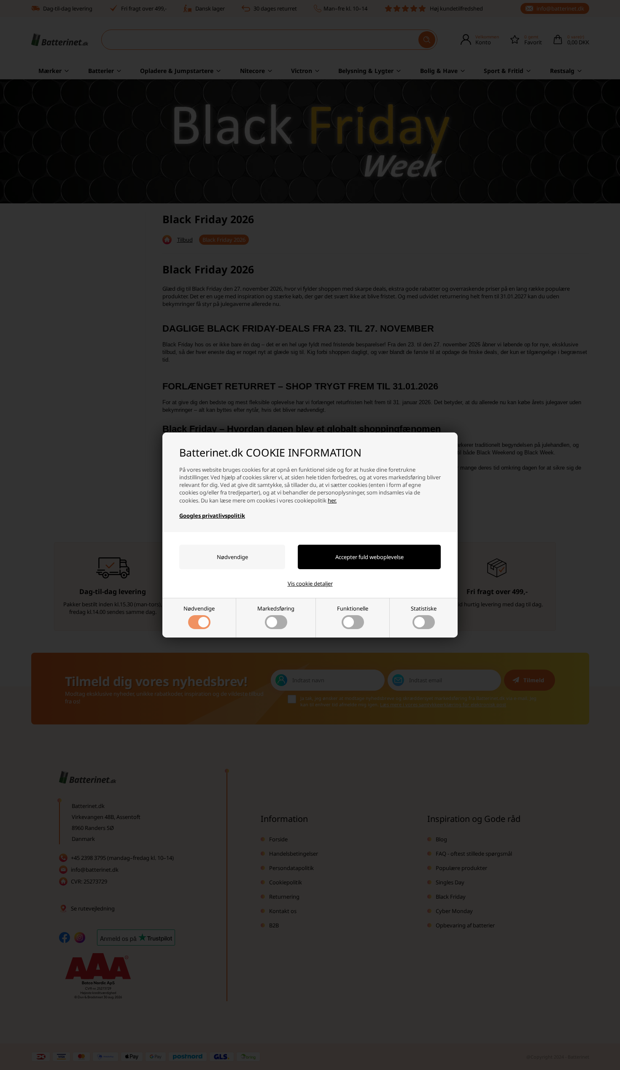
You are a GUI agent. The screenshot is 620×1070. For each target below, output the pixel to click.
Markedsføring (275, 608)
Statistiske (424, 608)
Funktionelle (352, 608)
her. (332, 500)
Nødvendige (199, 608)
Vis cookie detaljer (310, 583)
